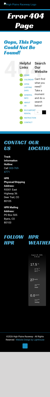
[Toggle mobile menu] (45, 4)
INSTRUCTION (30, 118)
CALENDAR (29, 80)
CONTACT (28, 122)
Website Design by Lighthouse (30, 339)
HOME (26, 75)
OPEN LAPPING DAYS (28, 87)
